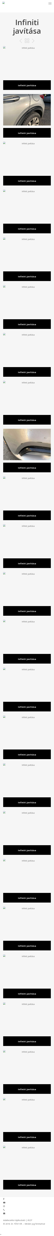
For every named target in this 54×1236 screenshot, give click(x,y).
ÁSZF (30, 1220)
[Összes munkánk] (27, 40)
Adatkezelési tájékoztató (14, 1220)
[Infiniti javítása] (27, 68)
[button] (50, 3)
